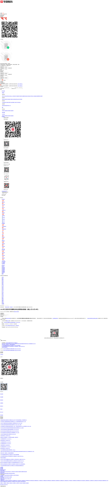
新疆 (2, 301)
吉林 (2, 288)
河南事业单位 (24, 480)
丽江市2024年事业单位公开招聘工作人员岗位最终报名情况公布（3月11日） (12, 462)
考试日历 (4, 471)
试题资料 (12, 110)
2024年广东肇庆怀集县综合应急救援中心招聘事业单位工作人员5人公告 (11, 423)
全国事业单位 (2, 479)
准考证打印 (13, 471)
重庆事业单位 (11, 480)
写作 (17, 102)
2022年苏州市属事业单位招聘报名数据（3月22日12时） (12, 322)
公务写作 (14, 475)
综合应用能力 (13, 102)
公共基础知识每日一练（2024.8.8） (6, 443)
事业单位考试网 (16, 311)
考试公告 (1, 471)
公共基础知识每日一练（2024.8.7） (6, 446)
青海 (2, 293)
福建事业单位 (15, 480)
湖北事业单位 (32, 480)
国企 (2, 107)
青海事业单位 (79, 480)
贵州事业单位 (49, 480)
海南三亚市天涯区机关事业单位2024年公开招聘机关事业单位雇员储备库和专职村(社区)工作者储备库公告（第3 (19, 343)
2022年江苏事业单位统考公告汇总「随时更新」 (12, 325)
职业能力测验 (7, 475)
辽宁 (2, 291)
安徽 (2, 277)
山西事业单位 (87, 480)
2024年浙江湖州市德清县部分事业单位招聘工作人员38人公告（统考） (11, 424)
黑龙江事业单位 (18, 481)
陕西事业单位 (105, 480)
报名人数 (18, 99)
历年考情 (20, 99)
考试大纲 (7, 471)
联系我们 (3, 116)
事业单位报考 (2, 472)
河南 (2, 281)
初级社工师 (2, 478)
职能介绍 (12, 99)
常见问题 (4, 473)
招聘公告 (16, 342)
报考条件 (9, 99)
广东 (2, 285)
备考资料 (9, 110)
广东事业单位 (41, 480)
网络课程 (3, 271)
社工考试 (3, 114)
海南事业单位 (28, 480)
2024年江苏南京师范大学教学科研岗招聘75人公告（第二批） (10, 429)
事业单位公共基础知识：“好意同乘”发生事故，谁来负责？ (9, 437)
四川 (2, 297)
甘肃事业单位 (53, 480)
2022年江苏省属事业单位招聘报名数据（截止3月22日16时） (12, 348)
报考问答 (6, 99)
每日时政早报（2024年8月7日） (5, 448)
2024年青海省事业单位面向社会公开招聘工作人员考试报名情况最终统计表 (12, 465)
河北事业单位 (19, 480)
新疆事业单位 (9, 481)
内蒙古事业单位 (23, 481)
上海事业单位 (92, 480)
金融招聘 (3, 263)
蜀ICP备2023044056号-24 (4, 484)
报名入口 (10, 471)
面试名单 (25, 471)
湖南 (2, 284)
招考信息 (3, 115)
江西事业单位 (62, 480)
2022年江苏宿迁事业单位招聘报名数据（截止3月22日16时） (12, 350)
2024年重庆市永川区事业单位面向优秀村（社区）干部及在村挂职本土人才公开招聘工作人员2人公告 (16, 426)
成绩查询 (22, 471)
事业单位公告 (12, 342)
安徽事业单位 (2, 480)
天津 (2, 299)
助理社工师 (5, 478)
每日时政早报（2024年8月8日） (5, 445)
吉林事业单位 (58, 480)
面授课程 (3, 272)
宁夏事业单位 (75, 480)
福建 (2, 279)
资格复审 (19, 471)
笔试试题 (3, 105)
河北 (2, 280)
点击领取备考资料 (55, 318)
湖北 (2, 283)
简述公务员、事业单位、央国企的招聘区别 (8, 344)
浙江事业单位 (83, 480)
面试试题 (6, 105)
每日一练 (9, 105)
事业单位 (3, 92)
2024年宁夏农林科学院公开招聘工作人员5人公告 (8, 434)
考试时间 (16, 471)
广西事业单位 (45, 480)
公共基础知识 (4, 102)
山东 (2, 296)
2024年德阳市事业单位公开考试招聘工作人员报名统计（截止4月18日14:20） (13, 346)
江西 (2, 289)
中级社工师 (9, 478)
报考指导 (6, 110)
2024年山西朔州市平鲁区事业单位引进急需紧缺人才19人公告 (10, 432)
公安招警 (3, 262)
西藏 (2, 300)
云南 (2, 302)
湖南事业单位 (36, 480)
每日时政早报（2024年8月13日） (6, 435)
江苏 (2, 290)
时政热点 (19, 102)
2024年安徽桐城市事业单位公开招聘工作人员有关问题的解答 (11, 345)
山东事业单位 (96, 480)
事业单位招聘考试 (3, 469)
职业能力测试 (8, 102)
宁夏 (2, 292)
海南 (2, 282)
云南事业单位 (14, 481)
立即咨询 (1, 354)
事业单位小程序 (4, 191)
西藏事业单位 (5, 481)
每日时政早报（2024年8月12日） (6, 440)
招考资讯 (3, 110)
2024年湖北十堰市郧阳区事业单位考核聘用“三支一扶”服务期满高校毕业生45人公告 (13, 421)
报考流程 (3, 99)
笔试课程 (1, 467)
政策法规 (15, 99)
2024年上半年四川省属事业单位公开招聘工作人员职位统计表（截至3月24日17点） (13, 459)
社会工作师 (3, 112)
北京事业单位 (7, 480)
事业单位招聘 (8, 342)
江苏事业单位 (66, 480)
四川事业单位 (100, 480)
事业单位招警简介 (4, 347)
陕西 (2, 298)
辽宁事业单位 (70, 480)
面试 (15, 102)
